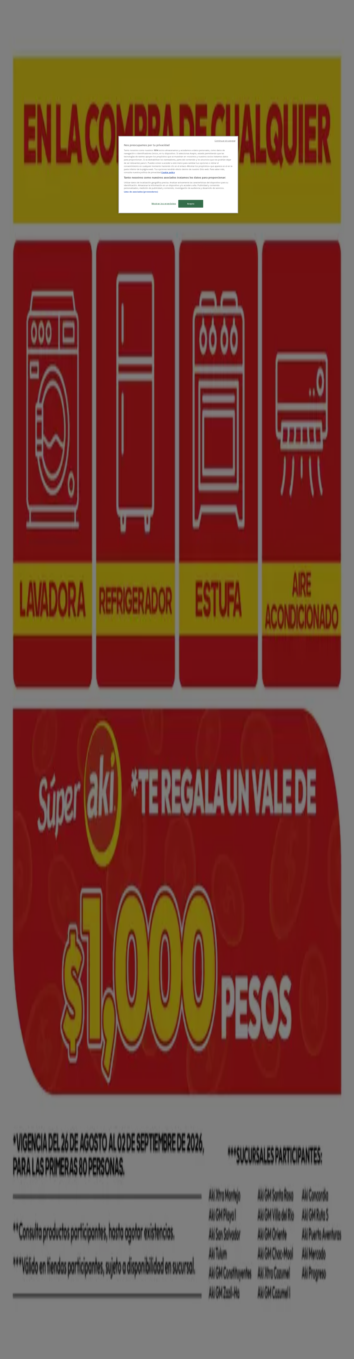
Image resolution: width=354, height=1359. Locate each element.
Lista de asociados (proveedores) (141, 191)
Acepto (190, 203)
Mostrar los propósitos (164, 203)
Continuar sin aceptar (225, 140)
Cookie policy (168, 172)
